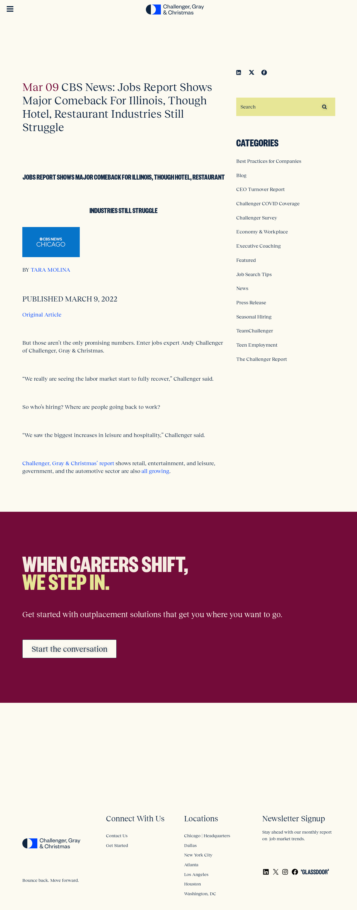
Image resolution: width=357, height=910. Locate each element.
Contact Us (116, 835)
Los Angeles (196, 874)
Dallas (190, 845)
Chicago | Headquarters (207, 835)
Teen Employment (257, 345)
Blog (241, 175)
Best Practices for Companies (268, 161)
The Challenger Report (261, 359)
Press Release (251, 302)
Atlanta (191, 864)
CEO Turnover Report (260, 189)
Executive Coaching (258, 246)
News (242, 288)
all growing (155, 471)
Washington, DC (200, 893)
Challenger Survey (256, 218)
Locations (201, 818)
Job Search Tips (254, 274)
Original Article (41, 315)
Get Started (117, 845)
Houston (192, 883)
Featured (246, 260)
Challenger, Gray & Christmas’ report (68, 463)
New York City (198, 854)
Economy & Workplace (262, 232)
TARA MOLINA (49, 270)
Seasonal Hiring (254, 317)
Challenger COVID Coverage (268, 203)
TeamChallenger (254, 331)
